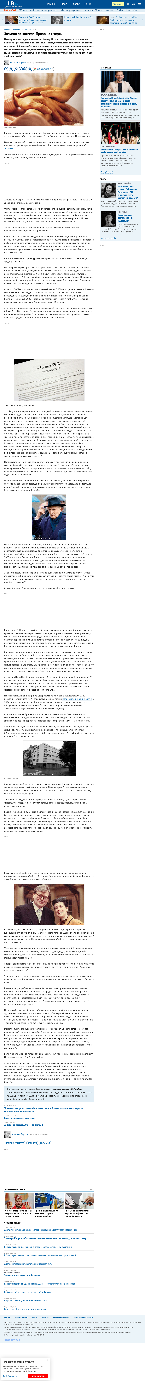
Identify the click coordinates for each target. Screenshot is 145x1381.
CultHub (89, 10)
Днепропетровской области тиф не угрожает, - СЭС (28, 1263)
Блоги (65, 4)
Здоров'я (16, 29)
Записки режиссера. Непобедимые (22, 1275)
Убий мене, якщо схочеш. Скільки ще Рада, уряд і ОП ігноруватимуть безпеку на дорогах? (127, 192)
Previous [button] (2, 20)
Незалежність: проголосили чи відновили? (125, 217)
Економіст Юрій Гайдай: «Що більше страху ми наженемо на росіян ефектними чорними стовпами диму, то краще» (119, 102)
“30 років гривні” (26, 10)
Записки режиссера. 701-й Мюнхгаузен (23, 1124)
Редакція (44, 1317)
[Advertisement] (49, 180)
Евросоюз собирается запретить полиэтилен (25, 1309)
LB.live (88, 4)
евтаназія (45, 1143)
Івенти (34, 1317)
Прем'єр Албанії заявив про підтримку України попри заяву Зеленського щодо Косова (33, 20)
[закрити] (47, 1360)
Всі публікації (107, 172)
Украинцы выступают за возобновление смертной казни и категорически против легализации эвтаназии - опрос (43, 1110)
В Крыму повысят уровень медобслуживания (25, 1300)
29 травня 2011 (27, 29)
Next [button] (142, 20)
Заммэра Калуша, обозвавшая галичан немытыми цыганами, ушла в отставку (45, 1238)
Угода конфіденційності (83, 1317)
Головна (7, 29)
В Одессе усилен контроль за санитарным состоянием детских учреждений (40, 1255)
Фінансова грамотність (47, 10)
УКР (133, 4)
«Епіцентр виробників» (71, 10)
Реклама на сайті (21, 1317)
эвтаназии (9, 148)
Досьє (76, 4)
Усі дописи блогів (108, 238)
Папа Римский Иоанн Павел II (77, 698)
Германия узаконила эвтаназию (19, 1118)
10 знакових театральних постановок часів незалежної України (119, 151)
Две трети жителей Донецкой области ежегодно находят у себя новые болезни (41, 1229)
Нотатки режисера (14, 1143)
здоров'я (32, 1143)
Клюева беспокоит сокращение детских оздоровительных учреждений (38, 1246)
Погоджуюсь (38, 1376)
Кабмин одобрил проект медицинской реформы (27, 1292)
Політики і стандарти (61, 1317)
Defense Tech (10, 10)
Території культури (104, 10)
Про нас (7, 1317)
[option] (27, 20)
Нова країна (131, 10)
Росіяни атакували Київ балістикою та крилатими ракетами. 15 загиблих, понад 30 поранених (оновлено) (123, 21)
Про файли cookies (10, 1376)
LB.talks (119, 10)
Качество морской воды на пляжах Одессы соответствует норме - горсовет (39, 1283)
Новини (51, 4)
